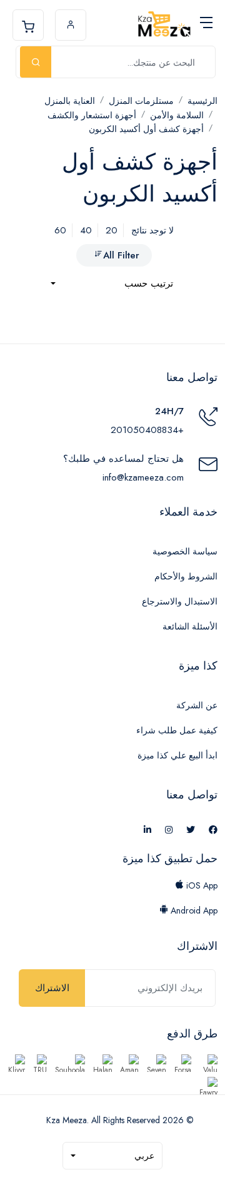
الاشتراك (52, 988)
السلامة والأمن (177, 115)
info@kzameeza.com (143, 477)
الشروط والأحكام (186, 576)
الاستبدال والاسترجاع (180, 601)
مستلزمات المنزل (141, 100)
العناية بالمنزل (69, 100)
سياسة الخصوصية (185, 551)
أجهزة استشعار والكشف (92, 115)
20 (112, 230)
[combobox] (112, 284)
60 (60, 230)
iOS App (201, 885)
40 (86, 230)
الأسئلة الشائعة (190, 626)
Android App (193, 910)
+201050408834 (147, 430)
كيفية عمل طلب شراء (177, 730)
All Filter (121, 255)
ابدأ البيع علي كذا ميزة (178, 755)
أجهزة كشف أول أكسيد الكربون (146, 129)
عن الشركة (197, 705)
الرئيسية (203, 100)
